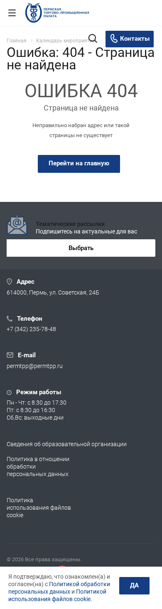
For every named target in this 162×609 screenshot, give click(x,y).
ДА (134, 585)
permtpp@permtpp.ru (35, 366)
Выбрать (81, 248)
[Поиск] (92, 39)
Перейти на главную (79, 163)
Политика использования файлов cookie (39, 507)
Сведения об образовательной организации (67, 444)
